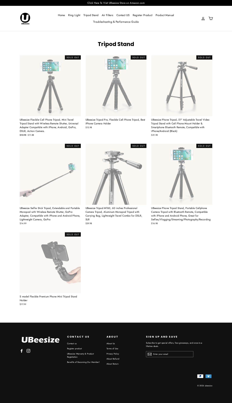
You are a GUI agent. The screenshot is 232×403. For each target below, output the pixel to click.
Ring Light (74, 15)
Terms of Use (112, 348)
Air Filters (107, 15)
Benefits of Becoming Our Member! (83, 362)
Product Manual (165, 15)
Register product (74, 348)
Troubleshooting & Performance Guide (116, 22)
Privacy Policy (113, 353)
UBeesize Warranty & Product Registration (80, 355)
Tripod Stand (90, 15)
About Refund (113, 358)
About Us (111, 343)
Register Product (142, 15)
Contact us (72, 343)
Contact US (123, 15)
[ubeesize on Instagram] (28, 351)
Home (61, 15)
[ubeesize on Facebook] (22, 351)
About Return (113, 363)
